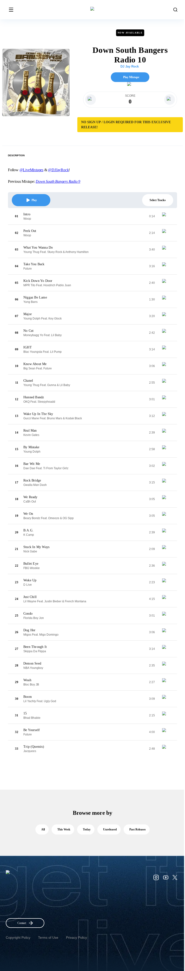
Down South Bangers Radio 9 (58, 181)
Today (87, 829)
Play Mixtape (131, 77)
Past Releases (137, 829)
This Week (63, 829)
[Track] (166, 216)
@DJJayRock (58, 170)
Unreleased (110, 829)
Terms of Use (48, 937)
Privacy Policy (76, 937)
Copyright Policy (18, 937)
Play (34, 200)
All (43, 829)
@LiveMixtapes (31, 170)
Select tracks (158, 200)
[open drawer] (11, 9)
